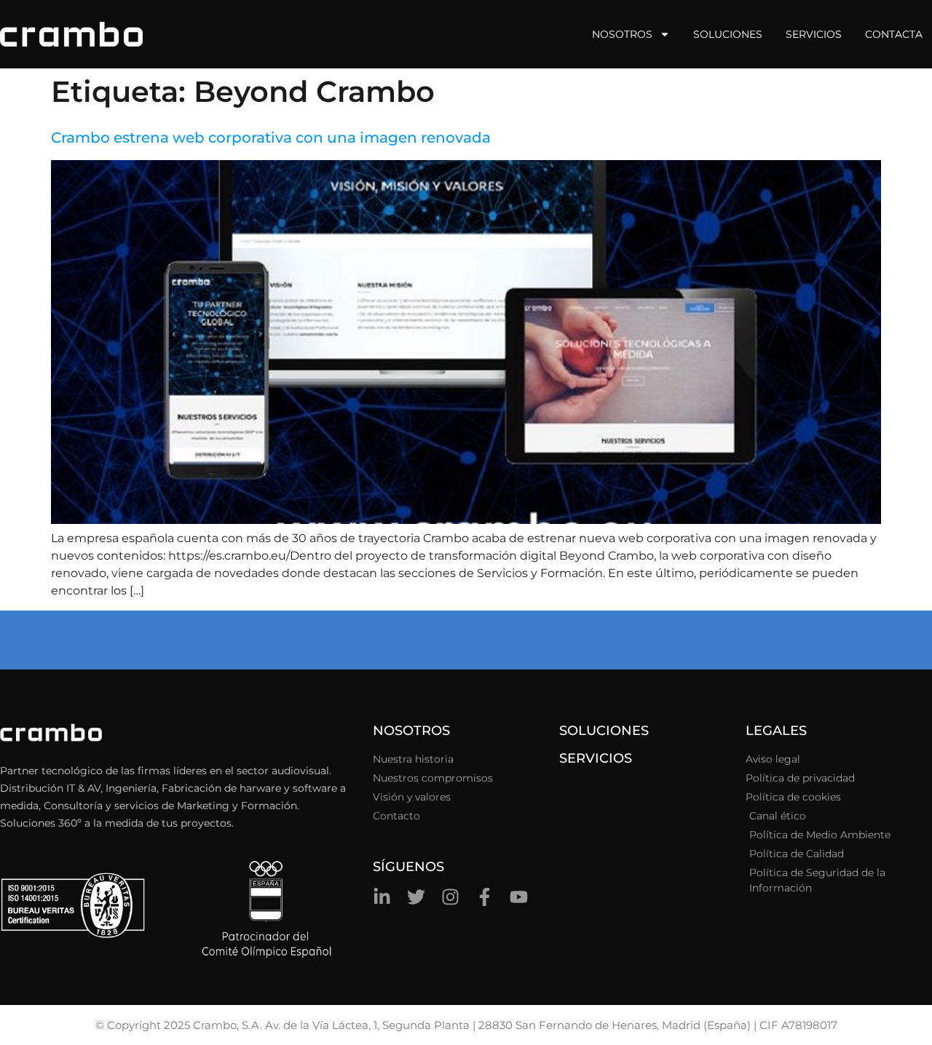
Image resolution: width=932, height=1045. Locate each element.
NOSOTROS (411, 731)
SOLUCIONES (604, 731)
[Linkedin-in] (382, 897)
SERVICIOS (595, 758)
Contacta (894, 34)
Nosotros (622, 34)
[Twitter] (416, 897)
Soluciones (727, 34)
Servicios (814, 34)
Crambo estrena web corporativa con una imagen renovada (271, 137)
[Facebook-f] (484, 897)
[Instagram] (450, 897)
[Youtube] (519, 897)
